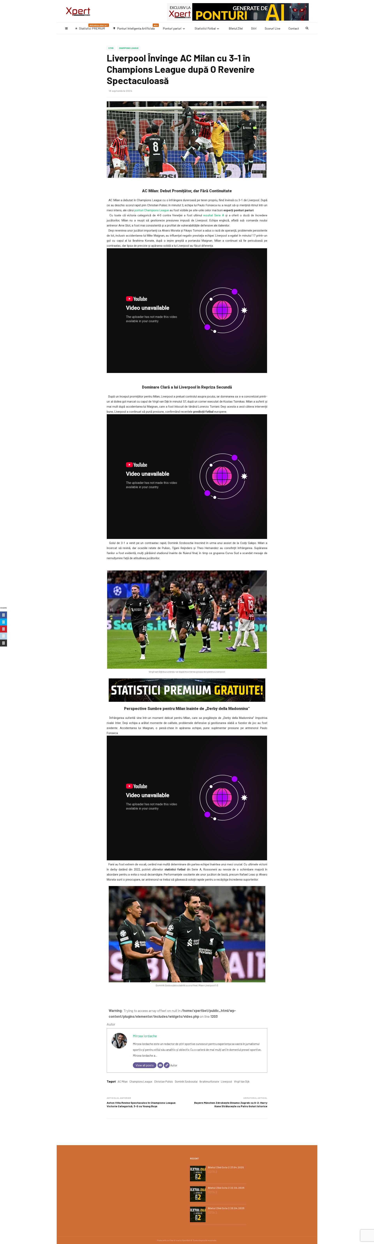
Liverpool (226, 1081)
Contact (293, 28)
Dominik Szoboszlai (186, 1081)
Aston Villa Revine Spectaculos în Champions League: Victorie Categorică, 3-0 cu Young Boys (141, 1104)
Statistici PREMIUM (91, 27)
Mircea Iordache (145, 1036)
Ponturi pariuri (172, 28)
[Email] (160, 1065)
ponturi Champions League (151, 210)
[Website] (167, 1065)
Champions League (128, 48)
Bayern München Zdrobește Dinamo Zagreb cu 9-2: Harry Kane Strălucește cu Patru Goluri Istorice (230, 1104)
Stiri (254, 28)
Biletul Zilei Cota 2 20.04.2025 (226, 1208)
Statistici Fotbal (205, 28)
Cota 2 (212, 1171)
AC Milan (123, 1081)
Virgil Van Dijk (242, 1081)
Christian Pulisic (163, 1081)
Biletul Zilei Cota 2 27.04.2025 (226, 1167)
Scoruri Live (272, 28)
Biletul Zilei (236, 28)
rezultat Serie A (213, 215)
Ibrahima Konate (209, 1081)
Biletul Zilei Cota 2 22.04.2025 (226, 1187)
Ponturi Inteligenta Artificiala (135, 27)
